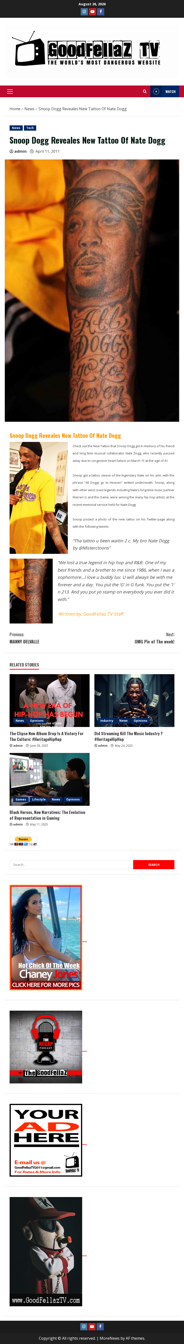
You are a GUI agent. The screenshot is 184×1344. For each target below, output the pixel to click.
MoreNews (110, 1338)
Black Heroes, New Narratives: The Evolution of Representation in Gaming (47, 815)
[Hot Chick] (48, 939)
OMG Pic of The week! (154, 638)
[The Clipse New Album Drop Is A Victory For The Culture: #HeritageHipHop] (50, 700)
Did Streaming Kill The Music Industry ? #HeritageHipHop (128, 736)
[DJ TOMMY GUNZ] (92, 11)
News (16, 128)
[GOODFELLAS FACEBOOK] (100, 11)
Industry (106, 721)
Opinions (37, 721)
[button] (10, 91)
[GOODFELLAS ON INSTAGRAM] (84, 11)
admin (20, 151)
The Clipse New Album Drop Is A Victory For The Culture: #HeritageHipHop (47, 736)
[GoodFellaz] (48, 1253)
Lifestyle (39, 799)
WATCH (171, 91)
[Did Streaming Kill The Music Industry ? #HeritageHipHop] (134, 700)
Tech (30, 128)
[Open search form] (145, 91)
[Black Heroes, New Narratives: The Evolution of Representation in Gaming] (50, 779)
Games (21, 799)
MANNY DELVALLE (24, 638)
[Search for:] (71, 864)
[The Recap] (48, 1048)
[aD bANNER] (48, 1142)
